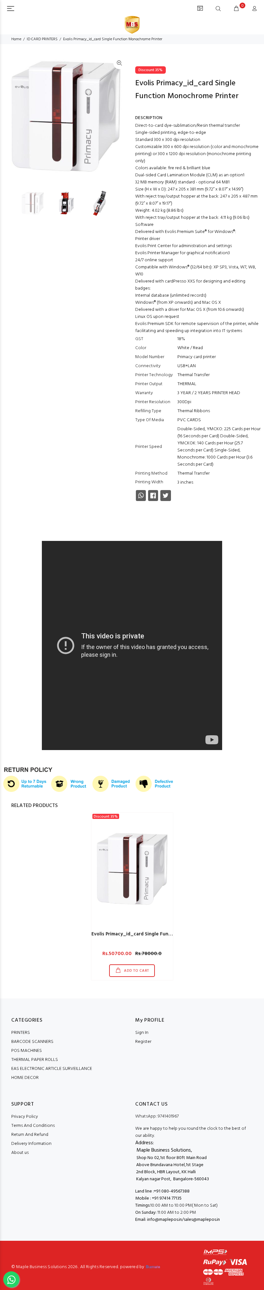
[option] (36, 203)
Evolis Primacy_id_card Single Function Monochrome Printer (160, 934)
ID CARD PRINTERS (42, 39)
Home (16, 39)
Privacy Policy (24, 1116)
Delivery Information (31, 1143)
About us (20, 1152)
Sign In (141, 1032)
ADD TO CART (136, 971)
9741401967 (157, 1116)
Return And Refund (29, 1134)
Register (143, 1041)
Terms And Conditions (33, 1125)
